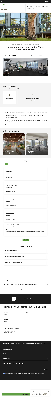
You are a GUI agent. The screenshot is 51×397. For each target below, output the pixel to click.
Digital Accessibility (17, 373)
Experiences (6, 319)
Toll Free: (10, 331)
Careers (13, 371)
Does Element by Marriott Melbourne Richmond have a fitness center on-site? (20, 284)
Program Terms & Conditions (26, 371)
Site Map (36, 373)
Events (5, 321)
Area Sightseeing (13, 163)
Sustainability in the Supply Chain (28, 373)
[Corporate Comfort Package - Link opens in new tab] (14, 144)
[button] (42, 2)
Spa (37, 163)
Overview (6, 312)
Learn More (8, 73)
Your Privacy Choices (9, 373)
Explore (31, 100)
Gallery (27, 312)
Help (4, 374)
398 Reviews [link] (6, 10)
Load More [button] (26, 239)
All (6, 163)
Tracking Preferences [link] (6, 371)
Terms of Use (18, 371)
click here (44, 394)
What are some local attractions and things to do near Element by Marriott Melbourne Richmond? (24, 289)
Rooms (5, 314)
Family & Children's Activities (24, 163)
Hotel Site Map (41, 373)
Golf (33, 163)
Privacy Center (35, 371)
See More (5, 124)
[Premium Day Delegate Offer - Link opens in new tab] (37, 144)
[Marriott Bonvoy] (47, 1)
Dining (5, 316)
